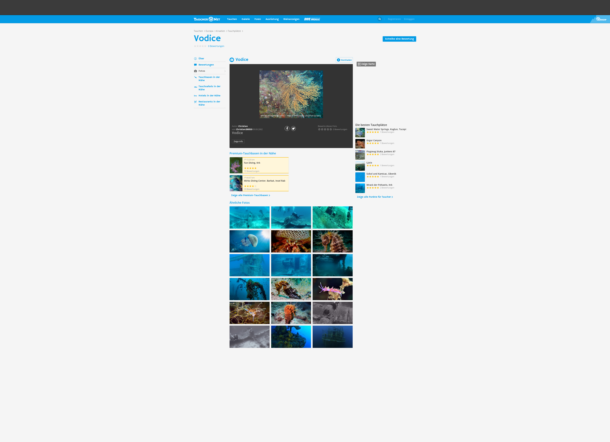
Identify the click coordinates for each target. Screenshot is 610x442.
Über (201, 58)
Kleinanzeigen (291, 19)
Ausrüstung (272, 19)
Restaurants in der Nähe (209, 103)
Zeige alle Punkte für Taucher (374, 197)
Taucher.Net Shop (600, 19)
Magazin (312, 19)
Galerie (246, 19)
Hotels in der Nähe (209, 95)
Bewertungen (206, 64)
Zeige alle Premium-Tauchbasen (249, 195)
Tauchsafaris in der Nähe (209, 88)
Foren (257, 19)
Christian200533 (244, 129)
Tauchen (232, 19)
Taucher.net (207, 19)
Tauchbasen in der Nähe (209, 79)
